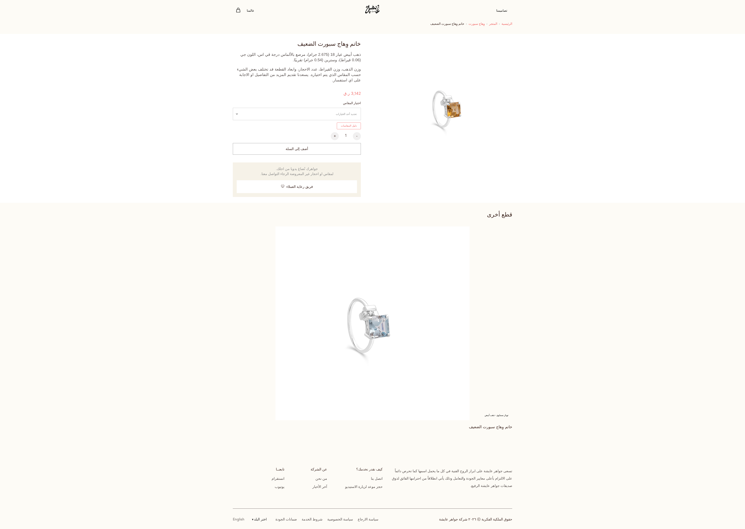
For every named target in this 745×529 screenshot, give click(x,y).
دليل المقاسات (349, 125)
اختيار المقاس (352, 103)
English (238, 519)
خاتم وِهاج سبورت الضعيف (490, 427)
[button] (297, 186)
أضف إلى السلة (297, 149)
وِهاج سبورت (477, 23)
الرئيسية (507, 23)
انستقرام (278, 479)
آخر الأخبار (319, 487)
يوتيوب (279, 487)
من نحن (321, 479)
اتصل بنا (377, 479)
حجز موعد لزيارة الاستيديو (364, 487)
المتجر (493, 23)
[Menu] (238, 11)
